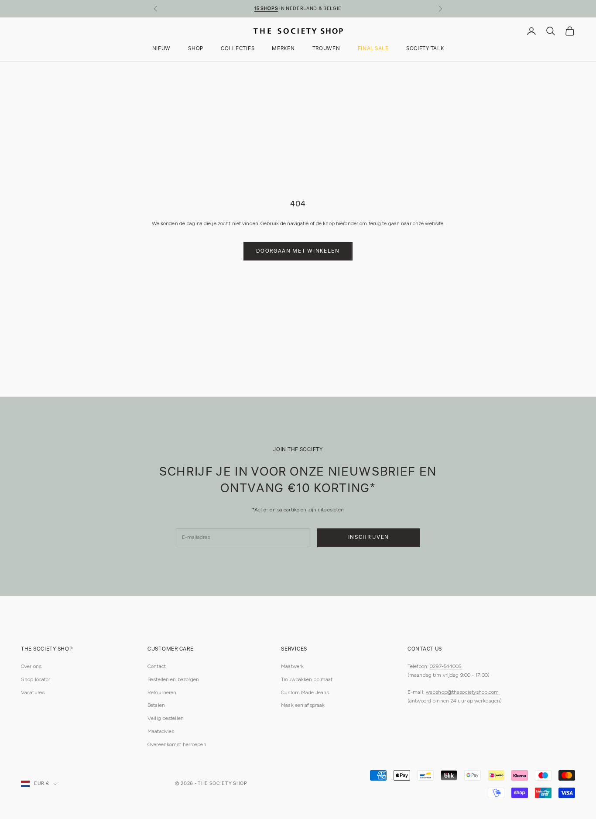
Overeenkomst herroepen (176, 744)
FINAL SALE (373, 49)
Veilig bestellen (165, 718)
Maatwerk (292, 666)
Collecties (237, 49)
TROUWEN (326, 49)
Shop (195, 49)
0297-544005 (445, 666)
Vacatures (33, 692)
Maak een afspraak (303, 705)
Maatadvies (160, 731)
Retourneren (161, 692)
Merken (283, 49)
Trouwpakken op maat (306, 679)
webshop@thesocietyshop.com (463, 692)
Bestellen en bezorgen (173, 679)
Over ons (31, 666)
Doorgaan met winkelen (297, 251)
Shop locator (35, 679)
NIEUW (161, 49)
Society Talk (425, 49)
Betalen (156, 705)
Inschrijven (368, 537)
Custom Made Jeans (305, 692)
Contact (156, 666)
